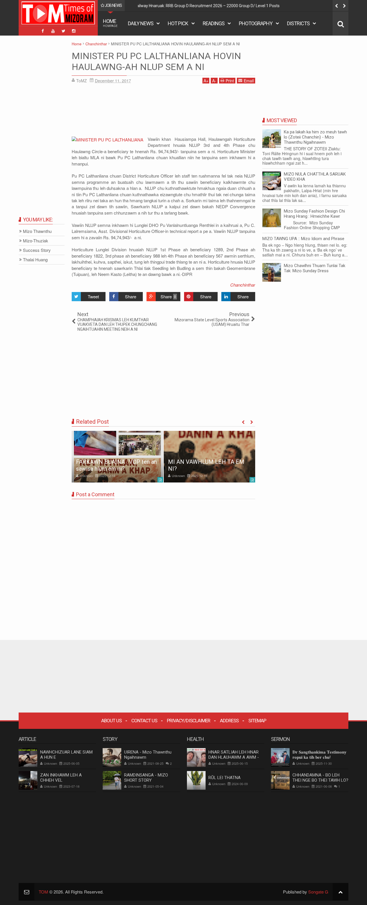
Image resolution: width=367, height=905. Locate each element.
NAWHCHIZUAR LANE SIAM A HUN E (66, 755)
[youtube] (53, 31)
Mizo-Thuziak (35, 241)
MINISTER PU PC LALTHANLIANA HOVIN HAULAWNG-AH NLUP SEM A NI (156, 61)
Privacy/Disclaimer (188, 720)
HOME (110, 23)
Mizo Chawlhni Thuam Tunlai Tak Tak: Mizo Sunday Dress (314, 268)
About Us (111, 720)
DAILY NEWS (140, 23)
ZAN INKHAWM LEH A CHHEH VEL (61, 777)
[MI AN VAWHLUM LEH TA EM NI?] (209, 456)
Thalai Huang (35, 259)
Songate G (318, 892)
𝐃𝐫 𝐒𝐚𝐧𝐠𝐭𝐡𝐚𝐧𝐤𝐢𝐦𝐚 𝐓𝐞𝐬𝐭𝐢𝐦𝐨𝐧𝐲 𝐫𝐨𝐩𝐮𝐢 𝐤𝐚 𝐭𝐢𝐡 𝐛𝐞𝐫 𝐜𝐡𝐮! (319, 755)
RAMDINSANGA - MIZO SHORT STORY (146, 777)
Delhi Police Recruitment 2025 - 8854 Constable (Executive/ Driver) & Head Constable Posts (227, 5)
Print (230, 80)
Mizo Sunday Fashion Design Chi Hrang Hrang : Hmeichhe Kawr (314, 214)
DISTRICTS (298, 23)
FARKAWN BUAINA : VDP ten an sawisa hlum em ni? (116, 465)
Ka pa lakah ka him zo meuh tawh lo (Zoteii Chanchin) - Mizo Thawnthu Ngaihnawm (315, 137)
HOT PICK (178, 23)
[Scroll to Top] (340, 891)
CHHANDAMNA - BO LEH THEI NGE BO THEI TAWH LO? (320, 777)
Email (249, 80)
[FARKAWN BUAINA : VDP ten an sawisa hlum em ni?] (117, 456)
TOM (43, 892)
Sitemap (257, 720)
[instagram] (73, 31)
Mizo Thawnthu (37, 231)
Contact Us (144, 720)
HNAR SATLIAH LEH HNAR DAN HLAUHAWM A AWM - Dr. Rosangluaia (233, 757)
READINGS (214, 23)
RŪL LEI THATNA (224, 777)
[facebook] (42, 31)
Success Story (37, 250)
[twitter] (63, 31)
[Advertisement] (163, 112)
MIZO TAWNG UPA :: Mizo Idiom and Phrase (303, 238)
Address (229, 720)
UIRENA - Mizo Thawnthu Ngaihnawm (147, 755)
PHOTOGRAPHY (255, 23)
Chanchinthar (242, 285)
